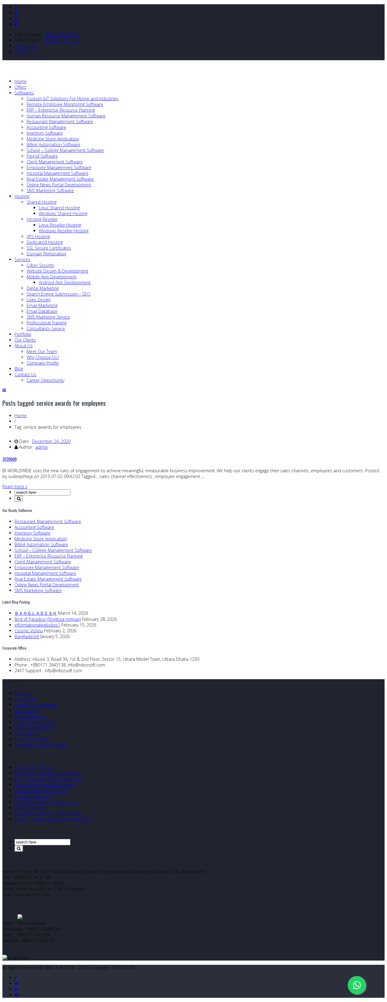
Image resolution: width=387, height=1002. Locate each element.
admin (41, 447)
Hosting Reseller (42, 219)
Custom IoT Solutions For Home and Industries (72, 98)
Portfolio (23, 334)
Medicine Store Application (53, 139)
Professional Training (47, 323)
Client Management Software (55, 162)
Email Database (42, 311)
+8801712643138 (62, 34)
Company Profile (43, 363)
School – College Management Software (65, 150)
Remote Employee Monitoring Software (65, 104)
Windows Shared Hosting (63, 213)
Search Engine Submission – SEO (58, 294)
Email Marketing (42, 305)
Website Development (36, 705)
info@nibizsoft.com (61, 40)
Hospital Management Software (57, 173)
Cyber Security (40, 265)
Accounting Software (46, 127)
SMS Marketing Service (48, 317)
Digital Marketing (43, 288)
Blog (19, 369)
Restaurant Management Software (60, 121)
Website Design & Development (57, 271)
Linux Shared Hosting (59, 208)
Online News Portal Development (59, 185)
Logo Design (38, 300)
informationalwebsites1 (37, 625)
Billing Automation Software (53, 144)
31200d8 (9, 459)
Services (22, 259)
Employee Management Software (59, 167)
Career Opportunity (45, 380)
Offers (20, 87)
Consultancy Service (46, 328)
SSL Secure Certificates (49, 248)
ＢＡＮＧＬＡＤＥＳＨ (36, 613)
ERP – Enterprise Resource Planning (61, 110)
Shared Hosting (42, 202)
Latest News (26, 733)
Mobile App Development (51, 277)
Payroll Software (42, 156)
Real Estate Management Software (60, 179)
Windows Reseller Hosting (64, 231)
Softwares (24, 93)
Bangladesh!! (27, 636)
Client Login (26, 46)
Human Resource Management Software (66, 116)
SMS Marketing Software (50, 190)
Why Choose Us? (43, 357)
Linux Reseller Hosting (60, 225)
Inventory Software (45, 133)
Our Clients (25, 340)
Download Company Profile (41, 745)
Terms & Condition (33, 739)
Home (21, 81)
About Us (24, 346)
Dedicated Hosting (45, 242)
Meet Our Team (42, 351)
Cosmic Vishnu (29, 631)
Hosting (22, 196)
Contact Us (25, 51)
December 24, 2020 (51, 441)
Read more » (14, 486)
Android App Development (65, 282)
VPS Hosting (38, 236)
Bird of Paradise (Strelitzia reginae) (48, 619)
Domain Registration (46, 254)
